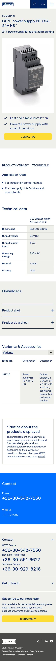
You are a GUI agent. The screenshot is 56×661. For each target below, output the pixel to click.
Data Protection (37, 651)
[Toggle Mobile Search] (34, 4)
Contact (7, 539)
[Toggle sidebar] (43, 4)
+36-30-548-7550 (21, 498)
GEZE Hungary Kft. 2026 (12, 648)
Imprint (30, 655)
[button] (38, 641)
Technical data (43, 165)
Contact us (28, 136)
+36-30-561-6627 (21, 559)
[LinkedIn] (46, 641)
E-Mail (41, 456)
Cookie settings (8, 655)
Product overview (15, 165)
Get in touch (10, 583)
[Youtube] (51, 641)
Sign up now (28, 618)
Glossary (21, 655)
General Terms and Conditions (15, 651)
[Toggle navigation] (51, 4)
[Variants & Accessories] (28, 353)
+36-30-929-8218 (21, 568)
